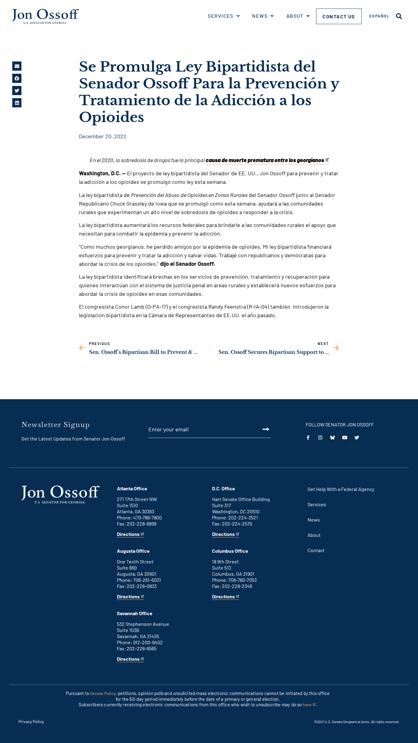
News (259, 16)
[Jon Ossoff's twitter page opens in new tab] (357, 437)
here (309, 705)
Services (220, 16)
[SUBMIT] (259, 429)
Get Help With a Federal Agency (341, 489)
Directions (128, 534)
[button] (16, 66)
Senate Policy (103, 693)
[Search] (399, 16)
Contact (316, 550)
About (295, 16)
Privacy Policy (31, 721)
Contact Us (339, 16)
